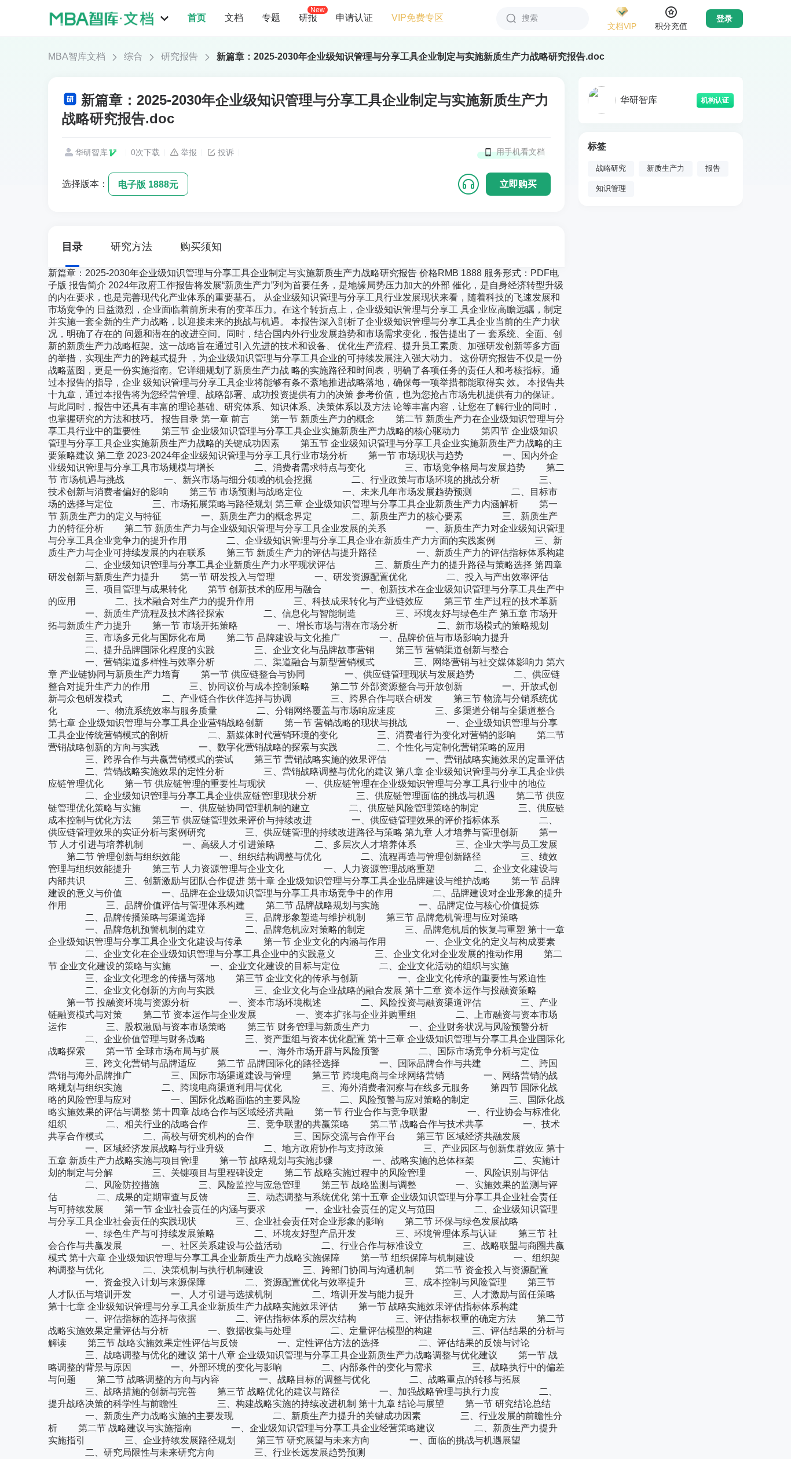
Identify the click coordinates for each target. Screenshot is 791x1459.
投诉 (226, 152)
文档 (234, 18)
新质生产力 (665, 168)
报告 (712, 168)
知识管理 (611, 189)
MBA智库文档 (76, 56)
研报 (308, 17)
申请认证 (354, 18)
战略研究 (611, 168)
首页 (197, 18)
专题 (271, 18)
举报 (189, 152)
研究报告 (179, 56)
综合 (133, 56)
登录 (724, 18)
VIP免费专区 (417, 18)
